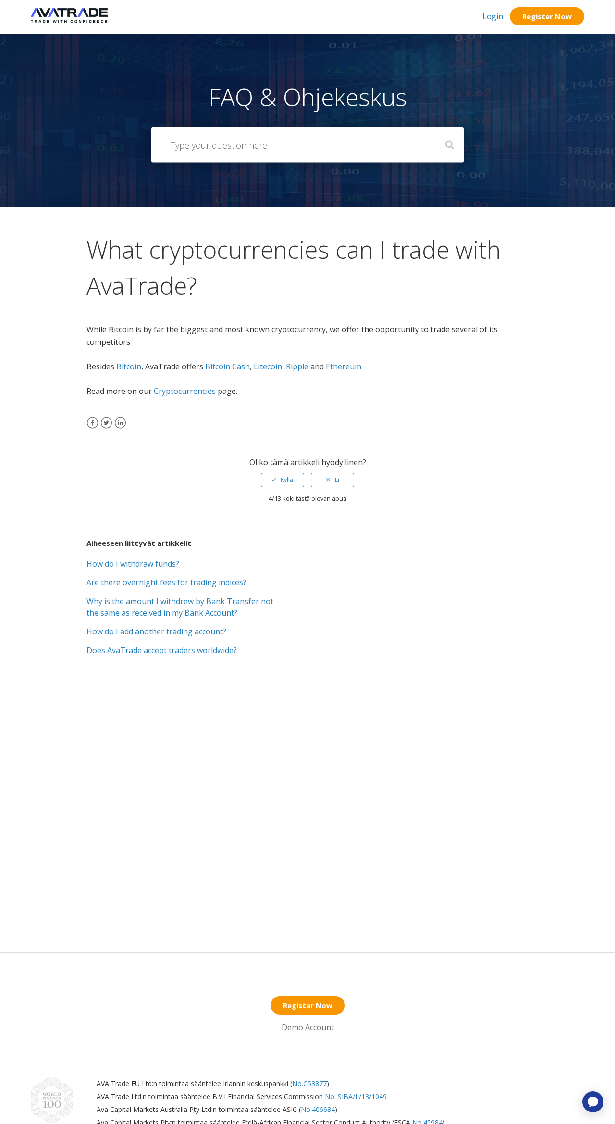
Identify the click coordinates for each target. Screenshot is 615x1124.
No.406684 (318, 1109)
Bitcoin (128, 366)
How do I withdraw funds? (132, 563)
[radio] (282, 480)
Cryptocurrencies (185, 391)
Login (492, 16)
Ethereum (343, 366)
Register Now (547, 16)
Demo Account (308, 1027)
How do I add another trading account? (156, 631)
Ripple (297, 366)
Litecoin (268, 366)
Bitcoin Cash (227, 366)
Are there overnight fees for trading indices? (166, 582)
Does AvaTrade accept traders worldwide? (161, 650)
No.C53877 (309, 1083)
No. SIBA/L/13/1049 (356, 1096)
